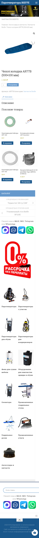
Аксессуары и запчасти (18, 25)
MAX (17, 221)
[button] (34, 33)
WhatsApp (10, 224)
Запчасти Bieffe (10, 19)
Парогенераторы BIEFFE (15, 2)
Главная (5, 25)
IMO (22, 221)
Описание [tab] (8, 97)
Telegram (29, 221)
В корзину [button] (7, 143)
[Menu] (36, 2)
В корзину (12, 85)
